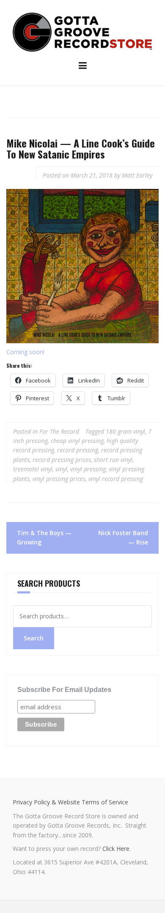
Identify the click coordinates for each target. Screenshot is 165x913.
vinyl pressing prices (59, 479)
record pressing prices (62, 460)
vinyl (61, 469)
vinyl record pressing (115, 479)
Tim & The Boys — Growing (44, 537)
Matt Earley (137, 175)
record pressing (77, 450)
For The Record (59, 431)
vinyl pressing (88, 469)
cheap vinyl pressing (77, 441)
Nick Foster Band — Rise (123, 537)
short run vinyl (113, 460)
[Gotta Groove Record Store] (82, 31)
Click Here (115, 849)
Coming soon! (25, 352)
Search (34, 638)
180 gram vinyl (125, 431)
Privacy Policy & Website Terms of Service (70, 802)
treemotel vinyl (32, 469)
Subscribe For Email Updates (64, 689)
